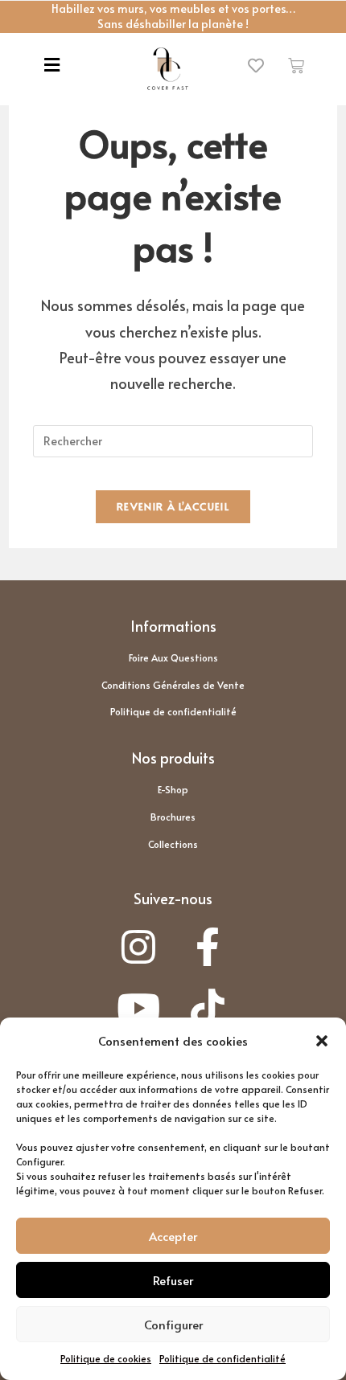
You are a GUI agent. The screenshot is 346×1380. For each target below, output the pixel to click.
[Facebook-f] (208, 946)
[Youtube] (138, 1008)
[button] (322, 1041)
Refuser (173, 1279)
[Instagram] (138, 946)
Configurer (173, 1324)
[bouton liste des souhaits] (257, 66)
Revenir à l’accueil (173, 506)
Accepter (173, 1235)
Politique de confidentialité (222, 1358)
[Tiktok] (208, 1008)
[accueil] (167, 69)
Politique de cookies (105, 1358)
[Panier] (296, 65)
